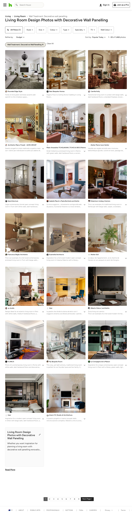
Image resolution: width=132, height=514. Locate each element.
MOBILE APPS (35, 510)
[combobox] (29, 5)
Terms (123, 510)
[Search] (16, 5)
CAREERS (93, 510)
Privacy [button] (107, 510)
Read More (10, 469)
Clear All (50, 43)
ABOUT (21, 510)
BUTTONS (69, 510)
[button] (5, 5)
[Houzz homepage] (10, 5)
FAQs (81, 510)
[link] (8, 16)
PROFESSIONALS (52, 510)
